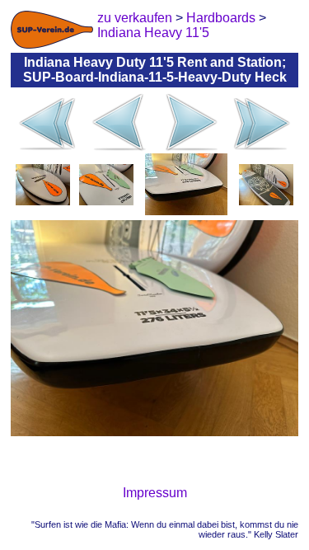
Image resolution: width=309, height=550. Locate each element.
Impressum (155, 493)
